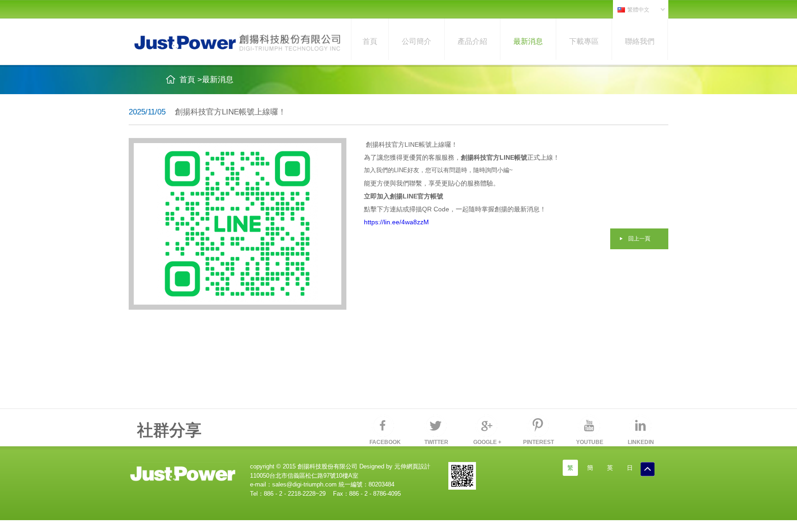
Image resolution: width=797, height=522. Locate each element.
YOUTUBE (589, 442)
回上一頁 (639, 238)
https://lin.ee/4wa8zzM (396, 222)
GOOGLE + (487, 442)
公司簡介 (416, 41)
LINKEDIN (641, 442)
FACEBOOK (385, 442)
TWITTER (436, 442)
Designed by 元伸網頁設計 (393, 466)
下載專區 (584, 41)
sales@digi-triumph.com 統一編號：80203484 (333, 484)
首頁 (370, 41)
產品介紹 (472, 41)
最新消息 (528, 41)
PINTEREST (538, 442)
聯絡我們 (639, 41)
